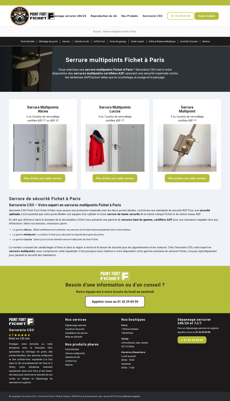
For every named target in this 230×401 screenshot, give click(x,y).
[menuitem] (67, 16)
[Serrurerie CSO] (31, 16)
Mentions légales (131, 396)
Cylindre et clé (72, 357)
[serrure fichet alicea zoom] (42, 148)
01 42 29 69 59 (203, 332)
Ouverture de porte (74, 329)
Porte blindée (72, 349)
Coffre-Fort (71, 361)
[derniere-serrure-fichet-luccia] (115, 148)
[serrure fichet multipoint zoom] (187, 148)
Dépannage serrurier (75, 325)
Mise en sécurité (73, 336)
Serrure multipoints (75, 353)
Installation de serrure (76, 333)
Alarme (69, 364)
